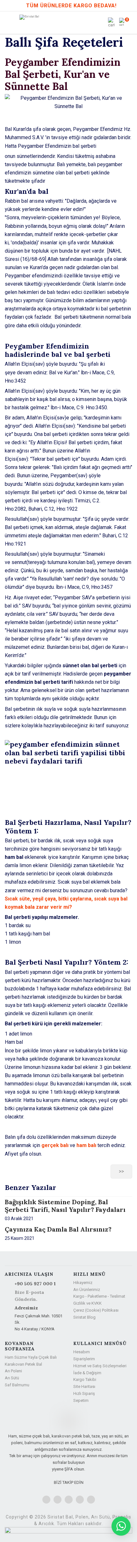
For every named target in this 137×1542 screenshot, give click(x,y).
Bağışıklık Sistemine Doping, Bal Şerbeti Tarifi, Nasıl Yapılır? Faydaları (65, 1205)
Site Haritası (84, 1386)
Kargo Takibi (84, 1379)
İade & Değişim (87, 1372)
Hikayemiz (82, 1282)
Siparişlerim (84, 1358)
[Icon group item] (46, 1500)
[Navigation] (10, 22)
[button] (112, 22)
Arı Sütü (12, 1378)
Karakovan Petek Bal (23, 1364)
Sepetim (81, 1400)
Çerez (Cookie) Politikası (96, 1310)
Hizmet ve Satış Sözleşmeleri (99, 1365)
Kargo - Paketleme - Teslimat (99, 1296)
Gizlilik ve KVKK (87, 1303)
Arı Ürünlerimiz (86, 1289)
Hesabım (81, 1351)
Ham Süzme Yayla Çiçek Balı (31, 1357)
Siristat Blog (84, 1317)
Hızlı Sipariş (84, 1393)
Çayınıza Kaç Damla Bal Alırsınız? (58, 1229)
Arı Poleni (13, 1371)
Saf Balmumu (17, 1384)
